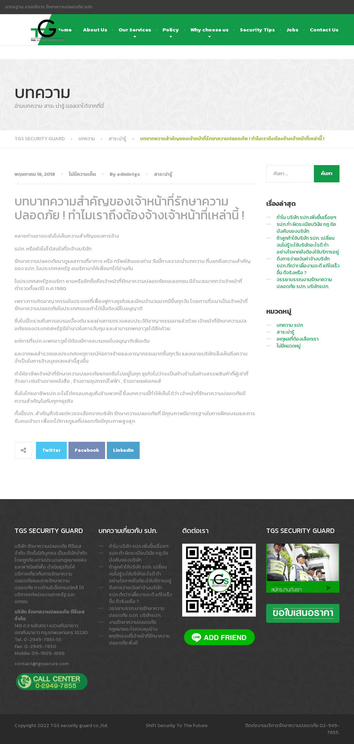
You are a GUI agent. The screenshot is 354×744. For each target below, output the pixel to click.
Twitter (51, 450)
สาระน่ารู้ (163, 174)
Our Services (135, 30)
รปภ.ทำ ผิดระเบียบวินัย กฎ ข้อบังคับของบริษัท (306, 228)
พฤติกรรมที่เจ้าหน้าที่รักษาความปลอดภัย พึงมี (139, 639)
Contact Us (324, 30)
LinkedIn (123, 450)
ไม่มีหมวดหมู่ (288, 346)
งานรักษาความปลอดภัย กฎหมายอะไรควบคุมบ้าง (133, 626)
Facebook (87, 450)
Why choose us (209, 30)
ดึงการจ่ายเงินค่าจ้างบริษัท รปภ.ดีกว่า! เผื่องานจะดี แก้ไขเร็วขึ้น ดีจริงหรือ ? (308, 265)
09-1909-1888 (48, 653)
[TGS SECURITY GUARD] (47, 22)
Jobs (292, 30)
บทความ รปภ (290, 325)
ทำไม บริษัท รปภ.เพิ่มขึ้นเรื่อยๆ (306, 217)
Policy (170, 30)
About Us (95, 30)
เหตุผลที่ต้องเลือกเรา (297, 339)
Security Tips (257, 30)
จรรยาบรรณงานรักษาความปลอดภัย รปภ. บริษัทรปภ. (304, 283)
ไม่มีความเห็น (82, 174)
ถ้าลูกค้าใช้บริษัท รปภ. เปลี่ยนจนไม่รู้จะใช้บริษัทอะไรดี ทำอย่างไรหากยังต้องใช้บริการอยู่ (308, 245)
